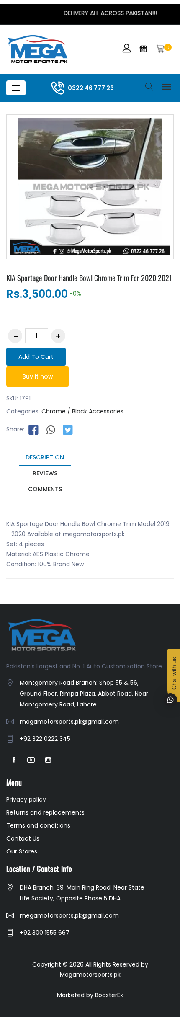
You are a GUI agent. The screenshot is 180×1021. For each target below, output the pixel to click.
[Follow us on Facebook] (33, 429)
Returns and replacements (45, 812)
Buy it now (37, 376)
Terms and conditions (38, 825)
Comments (45, 489)
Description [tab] (45, 457)
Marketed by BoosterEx (90, 995)
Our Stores (21, 851)
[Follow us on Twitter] (67, 429)
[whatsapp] (50, 429)
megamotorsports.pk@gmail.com (69, 721)
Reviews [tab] (45, 473)
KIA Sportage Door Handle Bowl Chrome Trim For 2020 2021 (89, 277)
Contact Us (22, 838)
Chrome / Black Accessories (82, 411)
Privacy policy (26, 799)
